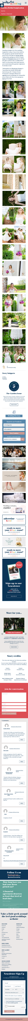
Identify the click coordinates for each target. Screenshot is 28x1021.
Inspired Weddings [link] (20, 927)
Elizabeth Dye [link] (12, 59)
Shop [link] (3, 935)
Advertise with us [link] (5, 967)
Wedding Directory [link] (14, 416)
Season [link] (17, 937)
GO (22, 439)
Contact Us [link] (4, 956)
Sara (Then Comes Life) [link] (8, 794)
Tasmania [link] (4, 379)
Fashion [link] (3, 14)
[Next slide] (26, 634)
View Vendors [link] (14, 433)
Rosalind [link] (5, 831)
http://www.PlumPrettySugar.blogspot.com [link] (14, 860)
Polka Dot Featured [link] (14, 632)
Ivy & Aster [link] (7, 669)
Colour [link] (17, 930)
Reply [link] (21, 739)
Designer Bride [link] (8, 680)
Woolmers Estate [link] (17, 68)
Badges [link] (3, 969)
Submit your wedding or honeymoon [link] (6, 965)
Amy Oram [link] (5, 750)
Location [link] (18, 932)
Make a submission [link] (6, 962)
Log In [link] (3, 958)
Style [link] (17, 934)
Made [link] (3, 929)
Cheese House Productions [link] (9, 773)
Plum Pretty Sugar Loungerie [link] (9, 851)
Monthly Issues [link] (19, 939)
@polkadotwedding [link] (14, 877)
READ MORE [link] (14, 404)
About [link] (3, 951)
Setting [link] (18, 935)
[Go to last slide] (2, 634)
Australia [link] (4, 377)
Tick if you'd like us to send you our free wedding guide (14, 1002)
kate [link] (5, 814)
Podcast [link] (3, 934)
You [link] (2, 930)
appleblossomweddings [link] (20, 680)
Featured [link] (9, 14)
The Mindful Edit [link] (5, 937)
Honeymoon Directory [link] (7, 946)
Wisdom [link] (3, 927)
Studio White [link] (19, 55)
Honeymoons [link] (5, 932)
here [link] (11, 664)
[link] (2, 5)
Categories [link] (18, 925)
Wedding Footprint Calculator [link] (6, 940)
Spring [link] (4, 78)
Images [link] (18, 929)
